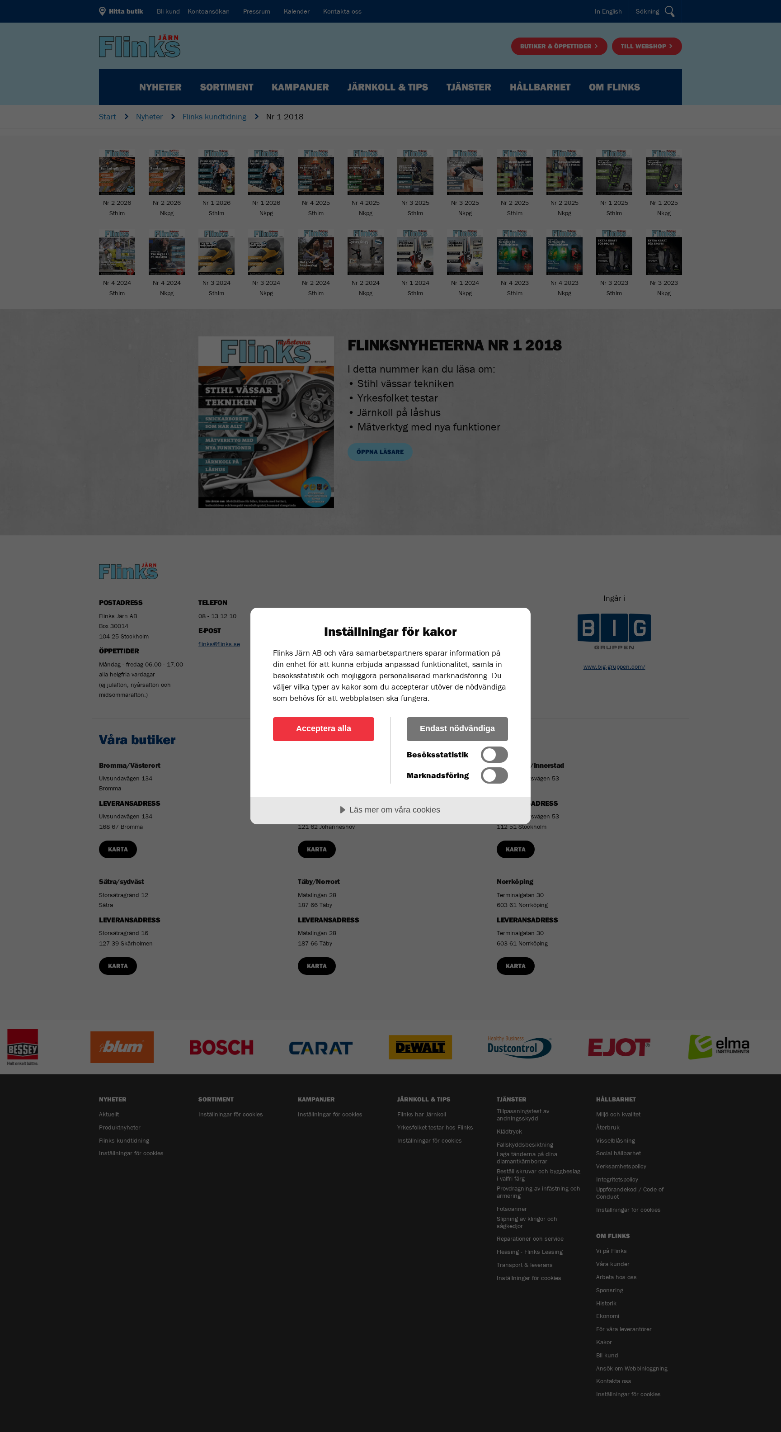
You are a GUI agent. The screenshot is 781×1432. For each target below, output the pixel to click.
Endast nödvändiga (457, 728)
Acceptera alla (323, 728)
